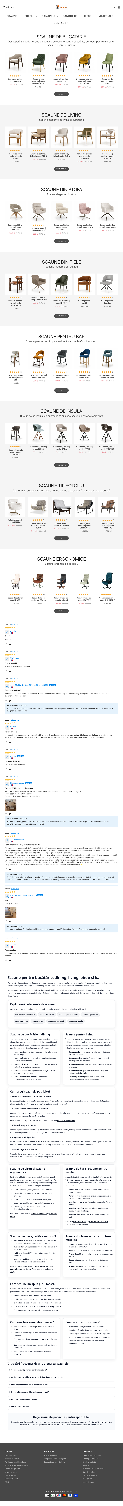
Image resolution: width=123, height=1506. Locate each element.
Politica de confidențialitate (15, 1462)
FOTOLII (29, 16)
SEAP (7, 1482)
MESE (87, 16)
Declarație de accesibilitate (54, 1462)
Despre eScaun (11, 1455)
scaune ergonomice (39, 1213)
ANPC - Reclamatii (51, 1455)
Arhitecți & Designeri (90, 1459)
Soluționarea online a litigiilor (55, 1459)
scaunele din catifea (26, 1269)
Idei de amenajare (90, 1475)
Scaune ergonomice (90, 1015)
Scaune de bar (38, 1021)
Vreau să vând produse (92, 1455)
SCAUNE (12, 16)
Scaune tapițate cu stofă (68, 1015)
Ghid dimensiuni (89, 1472)
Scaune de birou (21, 1021)
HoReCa (86, 1465)
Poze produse (88, 1479)
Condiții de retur (11, 1475)
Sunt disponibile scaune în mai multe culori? (29, 1384)
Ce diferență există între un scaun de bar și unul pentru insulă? (37, 1377)
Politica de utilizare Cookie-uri (16, 1465)
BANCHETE (70, 16)
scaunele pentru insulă (98, 1221)
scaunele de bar (79, 1221)
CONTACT (60, 22)
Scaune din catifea (47, 1015)
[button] (6, 644)
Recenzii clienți (88, 1482)
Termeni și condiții (12, 1459)
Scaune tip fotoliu (76, 1021)
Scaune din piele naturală (25, 1015)
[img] (10, 628)
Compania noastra (12, 1479)
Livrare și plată (11, 1472)
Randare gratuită (89, 1462)
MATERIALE (105, 16)
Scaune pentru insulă (56, 1021)
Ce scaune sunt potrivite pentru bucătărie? (29, 1370)
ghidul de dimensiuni (66, 1120)
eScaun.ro (15, 624)
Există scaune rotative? (20, 1407)
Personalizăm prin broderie (93, 1469)
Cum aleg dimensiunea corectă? (24, 1399)
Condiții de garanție (12, 1469)
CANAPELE (48, 16)
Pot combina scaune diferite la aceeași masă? (30, 1392)
